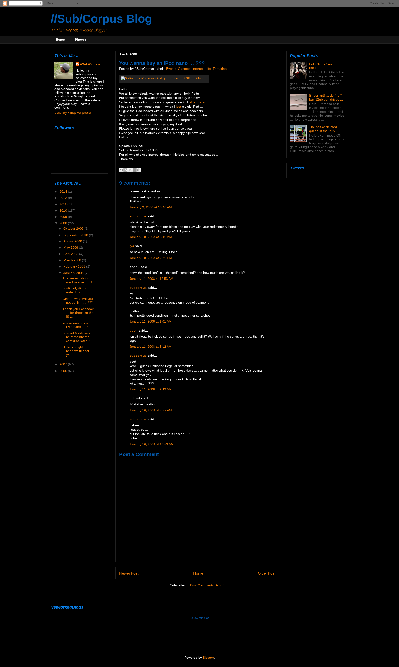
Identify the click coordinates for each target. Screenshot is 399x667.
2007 (64, 364)
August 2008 (73, 241)
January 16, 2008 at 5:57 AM (151, 410)
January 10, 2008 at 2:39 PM (151, 258)
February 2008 (74, 266)
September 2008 (76, 235)
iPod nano (197, 102)
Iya (132, 246)
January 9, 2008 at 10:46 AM (151, 207)
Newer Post (128, 573)
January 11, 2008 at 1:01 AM (151, 321)
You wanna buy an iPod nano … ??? (77, 325)
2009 (64, 217)
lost (178, 106)
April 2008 (71, 254)
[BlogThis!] (125, 170)
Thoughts (220, 68)
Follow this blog (199, 618)
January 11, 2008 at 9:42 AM (151, 389)
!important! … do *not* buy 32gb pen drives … (326, 97)
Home (60, 39)
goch (134, 330)
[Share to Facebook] (134, 170)
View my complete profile (72, 113)
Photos (80, 39)
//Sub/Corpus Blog (101, 18)
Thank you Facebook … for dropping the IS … (78, 313)
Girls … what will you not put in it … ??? (78, 301)
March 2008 (72, 260)
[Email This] (121, 170)
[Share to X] (130, 170)
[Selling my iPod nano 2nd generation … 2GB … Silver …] (164, 78)
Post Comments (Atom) (207, 585)
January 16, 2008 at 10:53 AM (152, 444)
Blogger (208, 657)
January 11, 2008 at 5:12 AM (151, 346)
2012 (64, 198)
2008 (64, 223)
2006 (64, 371)
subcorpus (138, 216)
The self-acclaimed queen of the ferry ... (324, 129)
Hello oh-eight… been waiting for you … (76, 351)
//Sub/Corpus (90, 64)
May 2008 (71, 247)
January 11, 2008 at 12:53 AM (151, 278)
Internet (198, 68)
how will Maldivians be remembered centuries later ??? (78, 337)
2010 (64, 210)
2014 (64, 191)
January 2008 (74, 273)
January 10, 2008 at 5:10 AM (151, 237)
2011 (63, 204)
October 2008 (74, 228)
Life (208, 68)
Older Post (266, 573)
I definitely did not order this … (75, 290)
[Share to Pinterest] (138, 170)
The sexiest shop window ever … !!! (77, 280)
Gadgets (184, 68)
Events (171, 68)
